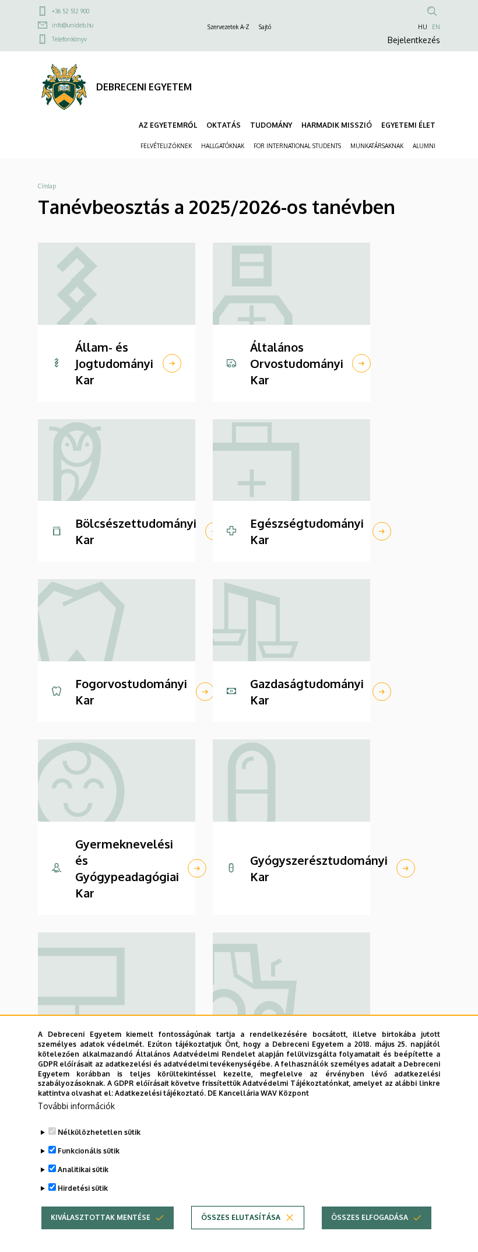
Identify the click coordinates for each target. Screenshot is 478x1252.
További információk (76, 1106)
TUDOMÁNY (271, 125)
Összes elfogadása (369, 1217)
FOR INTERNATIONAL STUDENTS (297, 145)
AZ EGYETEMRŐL (168, 125)
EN (436, 26)
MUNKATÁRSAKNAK (376, 145)
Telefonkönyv (69, 39)
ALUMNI (424, 145)
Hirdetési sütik (83, 1188)
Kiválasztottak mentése (100, 1217)
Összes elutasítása (240, 1217)
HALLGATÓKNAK (222, 145)
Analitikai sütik (83, 1169)
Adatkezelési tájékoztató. (160, 1093)
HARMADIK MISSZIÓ (336, 125)
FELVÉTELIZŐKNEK (166, 145)
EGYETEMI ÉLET (408, 125)
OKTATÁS (223, 125)
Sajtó (265, 26)
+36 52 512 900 (70, 11)
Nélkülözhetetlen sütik (99, 1132)
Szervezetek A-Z (228, 26)
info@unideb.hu (72, 25)
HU (422, 26)
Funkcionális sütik (88, 1150)
